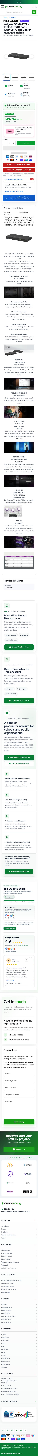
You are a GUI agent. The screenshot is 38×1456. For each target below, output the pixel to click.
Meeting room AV (6, 1253)
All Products (12, 17)
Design (3, 1229)
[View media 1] (6, 77)
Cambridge (4, 1349)
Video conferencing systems (10, 1262)
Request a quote (10, 928)
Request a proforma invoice (19, 170)
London (3, 1334)
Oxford (3, 1355)
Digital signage (5, 1259)
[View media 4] (31, 77)
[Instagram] (12, 1430)
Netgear (31, 35)
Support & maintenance (8, 1235)
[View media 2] (15, 77)
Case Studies (5, 1313)
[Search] (34, 12)
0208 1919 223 (6, 1386)
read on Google (23, 945)
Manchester (5, 1340)
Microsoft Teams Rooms (8, 1289)
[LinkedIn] (16, 1430)
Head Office (7, 1374)
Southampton (5, 1358)
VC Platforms (8, 1275)
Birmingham (5, 1337)
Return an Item (6, 1322)
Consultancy (5, 1226)
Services (5, 1220)
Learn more (18, 131)
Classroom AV (5, 1250)
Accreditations (9, 1401)
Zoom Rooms (5, 1292)
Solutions (6, 1245)
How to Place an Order (8, 1316)
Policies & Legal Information (10, 1453)
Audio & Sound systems (8, 1268)
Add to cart (25, 143)
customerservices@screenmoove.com (15, 1211)
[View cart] (36, 7)
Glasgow (4, 1367)
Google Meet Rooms (7, 1286)
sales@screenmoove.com (9, 1388)
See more (10, 980)
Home (5, 17)
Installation (4, 1232)
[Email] (3, 1430)
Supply (3, 1238)
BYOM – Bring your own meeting (11, 1280)
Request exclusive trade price (19, 165)
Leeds (3, 1343)
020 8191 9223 (18, 1035)
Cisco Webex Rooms (7, 1283)
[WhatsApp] (21, 1430)
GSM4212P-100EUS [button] (13, 35)
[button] (19, 148)
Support (5, 1299)
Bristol (3, 1346)
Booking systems (6, 1256)
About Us (4, 1304)
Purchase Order (6, 1319)
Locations (6, 1329)
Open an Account (6, 1307)
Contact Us (20, 1149)
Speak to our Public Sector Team (14, 191)
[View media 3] (23, 77)
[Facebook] (7, 1430)
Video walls (4, 1265)
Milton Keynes (5, 1364)
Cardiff (3, 1352)
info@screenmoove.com (21, 1039)
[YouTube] (25, 1430)
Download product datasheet (18, 179)
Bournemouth (5, 1361)
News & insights (6, 1310)
